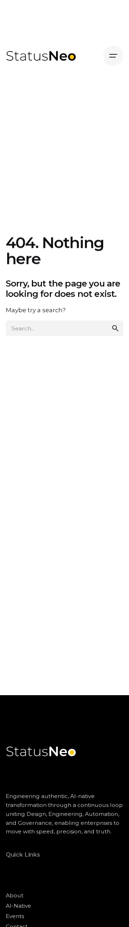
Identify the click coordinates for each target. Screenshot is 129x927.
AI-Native (18, 905)
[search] (115, 328)
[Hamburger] (113, 56)
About (14, 895)
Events (15, 916)
